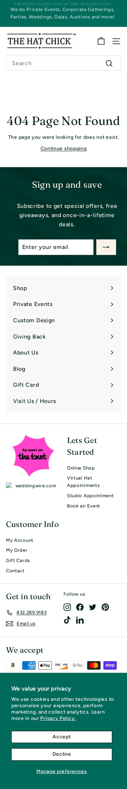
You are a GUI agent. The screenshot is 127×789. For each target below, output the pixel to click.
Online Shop (81, 468)
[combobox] (63, 63)
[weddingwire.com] (33, 486)
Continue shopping (64, 149)
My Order (17, 550)
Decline (62, 754)
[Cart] (101, 41)
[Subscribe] (106, 247)
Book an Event (83, 506)
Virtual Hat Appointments (83, 481)
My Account (20, 540)
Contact (15, 570)
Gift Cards (18, 560)
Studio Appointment (90, 495)
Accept (62, 737)
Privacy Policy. (58, 718)
